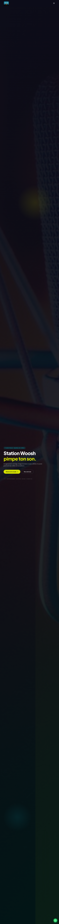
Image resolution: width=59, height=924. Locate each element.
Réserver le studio (11, 471)
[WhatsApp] (55, 920)
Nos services (27, 471)
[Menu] (54, 3)
